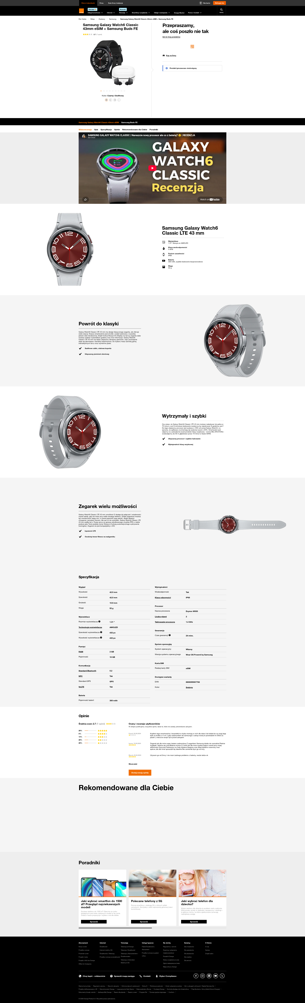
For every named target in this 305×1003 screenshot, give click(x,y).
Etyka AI (144, 986)
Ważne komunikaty (85, 986)
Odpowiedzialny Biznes (143, 989)
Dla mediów (188, 957)
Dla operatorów (189, 950)
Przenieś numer (84, 953)
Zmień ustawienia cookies (173, 986)
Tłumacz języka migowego (157, 992)
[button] (82, 19)
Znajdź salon (209, 953)
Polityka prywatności (156, 986)
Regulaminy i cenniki (169, 947)
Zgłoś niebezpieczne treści (171, 963)
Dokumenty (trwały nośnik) (87, 992)
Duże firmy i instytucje (115, 3)
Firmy (101, 3)
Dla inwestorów (189, 947)
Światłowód (103, 947)
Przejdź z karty (83, 957)
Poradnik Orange (168, 956)
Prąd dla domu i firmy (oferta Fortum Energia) (205, 989)
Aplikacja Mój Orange (104, 992)
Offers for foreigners (85, 964)
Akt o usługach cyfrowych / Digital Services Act (199, 986)
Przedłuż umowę (84, 950)
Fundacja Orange (159, 989)
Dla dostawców (189, 953)
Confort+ (171, 992)
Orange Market (179, 13)
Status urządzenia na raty (171, 960)
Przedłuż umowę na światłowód (110, 957)
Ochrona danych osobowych (131, 986)
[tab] (99, 122)
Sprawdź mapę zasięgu (124, 976)
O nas (207, 947)
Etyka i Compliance (167, 976)
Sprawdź (94, 921)
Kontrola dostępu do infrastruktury (178, 989)
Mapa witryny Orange (170, 967)
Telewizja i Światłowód (128, 950)
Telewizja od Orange (127, 947)
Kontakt (147, 976)
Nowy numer (83, 947)
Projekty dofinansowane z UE (88, 989)
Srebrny (189, 687)
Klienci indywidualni (88, 3)
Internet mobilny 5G (106, 950)
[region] (152, 19)
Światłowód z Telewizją (107, 953)
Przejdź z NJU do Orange (87, 960)
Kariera (207, 950)
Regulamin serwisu (99, 986)
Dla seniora (187, 960)
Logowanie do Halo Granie (125, 989)
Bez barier (206, 3)
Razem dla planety (119, 992)
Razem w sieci (132, 992)
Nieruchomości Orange (107, 989)
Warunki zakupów (113, 986)
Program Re (143, 992)
